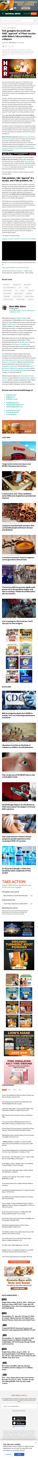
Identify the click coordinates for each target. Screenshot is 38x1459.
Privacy (11, 1432)
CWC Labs (25, 342)
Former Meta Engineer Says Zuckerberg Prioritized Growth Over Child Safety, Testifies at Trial (18, 1151)
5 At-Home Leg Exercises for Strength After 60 (17, 1256)
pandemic (20, 52)
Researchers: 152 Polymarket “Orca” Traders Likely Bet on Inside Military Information (18, 1157)
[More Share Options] (12, 46)
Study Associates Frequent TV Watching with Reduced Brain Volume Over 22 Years (16, 1212)
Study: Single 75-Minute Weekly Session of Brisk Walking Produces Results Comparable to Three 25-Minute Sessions (18, 1205)
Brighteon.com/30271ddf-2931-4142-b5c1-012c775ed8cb (19, 239)
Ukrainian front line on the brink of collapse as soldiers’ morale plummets (17, 746)
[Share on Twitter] (9, 46)
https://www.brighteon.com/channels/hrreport (15, 267)
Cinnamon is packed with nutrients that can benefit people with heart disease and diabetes (18, 527)
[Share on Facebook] (6, 46)
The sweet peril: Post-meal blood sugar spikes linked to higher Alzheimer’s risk (16, 1239)
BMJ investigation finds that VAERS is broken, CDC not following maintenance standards (18, 715)
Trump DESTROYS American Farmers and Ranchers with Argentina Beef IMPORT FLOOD (18, 1329)
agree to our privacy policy (15, 1450)
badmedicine (14, 49)
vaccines (4, 55)
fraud (26, 51)
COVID (12, 51)
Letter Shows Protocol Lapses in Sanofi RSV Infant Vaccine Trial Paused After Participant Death (18, 1129)
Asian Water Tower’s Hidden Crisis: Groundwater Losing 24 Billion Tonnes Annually (17, 1164)
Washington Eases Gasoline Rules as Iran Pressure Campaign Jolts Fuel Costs (18, 1136)
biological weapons (9, 287)
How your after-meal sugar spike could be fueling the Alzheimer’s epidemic (17, 1171)
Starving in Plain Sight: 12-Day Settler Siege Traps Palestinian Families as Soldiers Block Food (18, 1109)
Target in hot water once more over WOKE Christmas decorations (16, 465)
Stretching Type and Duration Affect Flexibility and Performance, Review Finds (18, 1219)
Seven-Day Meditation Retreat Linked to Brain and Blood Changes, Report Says (18, 1096)
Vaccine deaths (10, 54)
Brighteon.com (11, 395)
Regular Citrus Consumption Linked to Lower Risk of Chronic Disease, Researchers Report (17, 1250)
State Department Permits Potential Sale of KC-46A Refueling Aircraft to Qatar (17, 1102)
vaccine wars (28, 54)
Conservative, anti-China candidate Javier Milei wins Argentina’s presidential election (19, 496)
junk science (5, 52)
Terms (15, 1432)
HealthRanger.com (12, 403)
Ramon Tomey (13, 461)
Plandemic (27, 52)
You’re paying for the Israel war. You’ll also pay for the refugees (17, 622)
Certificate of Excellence (20, 344)
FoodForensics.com (13, 410)
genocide (30, 51)
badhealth (8, 49)
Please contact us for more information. (13, 913)
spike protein (17, 296)
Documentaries (11, 414)
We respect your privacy (19, 1410)
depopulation (17, 51)
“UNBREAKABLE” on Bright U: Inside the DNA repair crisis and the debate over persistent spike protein (17, 1143)
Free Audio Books (12, 412)
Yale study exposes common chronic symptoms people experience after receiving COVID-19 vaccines (17, 838)
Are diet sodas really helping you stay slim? (15, 1245)
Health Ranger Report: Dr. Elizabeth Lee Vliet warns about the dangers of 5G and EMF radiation (18, 807)
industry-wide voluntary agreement (15, 370)
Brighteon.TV (20, 271)
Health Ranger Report (9, 1295)
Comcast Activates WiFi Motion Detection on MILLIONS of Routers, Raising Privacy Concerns (17, 1122)
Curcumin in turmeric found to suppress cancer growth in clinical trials (18, 558)
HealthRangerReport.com (15, 405)
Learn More (8, 1454)
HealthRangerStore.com (14, 407)
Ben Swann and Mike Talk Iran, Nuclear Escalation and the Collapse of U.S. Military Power (17, 1368)
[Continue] (34, 1406)
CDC (8, 51)
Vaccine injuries (20, 54)
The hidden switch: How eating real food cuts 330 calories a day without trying (18, 1232)
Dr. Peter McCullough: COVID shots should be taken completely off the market (16, 870)
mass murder (13, 52)
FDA (23, 51)
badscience (22, 49)
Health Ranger (11, 28)
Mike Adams (12, 42)
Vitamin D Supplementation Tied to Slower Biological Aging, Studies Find (15, 1226)
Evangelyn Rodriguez (15, 555)
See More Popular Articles (19, 1262)
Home (3, 28)
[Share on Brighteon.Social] (3, 46)
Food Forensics (11, 324)
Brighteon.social (11, 399)
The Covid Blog (28, 161)
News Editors (13, 585)
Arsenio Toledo (13, 523)
